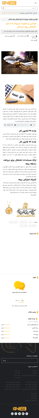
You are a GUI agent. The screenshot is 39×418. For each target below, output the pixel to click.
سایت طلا (17, 371)
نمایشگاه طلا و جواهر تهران (29, 389)
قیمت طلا (17, 373)
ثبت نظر (17, 300)
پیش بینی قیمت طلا (31, 382)
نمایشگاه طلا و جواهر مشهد (12, 387)
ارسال (4, 361)
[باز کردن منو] (35, 3)
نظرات (22, 300)
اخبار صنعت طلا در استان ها (29, 375)
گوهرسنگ (34, 394)
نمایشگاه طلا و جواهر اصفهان (12, 389)
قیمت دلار (17, 378)
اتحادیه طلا (34, 398)
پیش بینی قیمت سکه (31, 385)
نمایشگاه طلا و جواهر (31, 401)
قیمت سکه (17, 375)
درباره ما (34, 371)
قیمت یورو (34, 396)
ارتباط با (35, 373)
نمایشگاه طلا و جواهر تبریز (13, 385)
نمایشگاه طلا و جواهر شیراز (13, 382)
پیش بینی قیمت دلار (31, 387)
